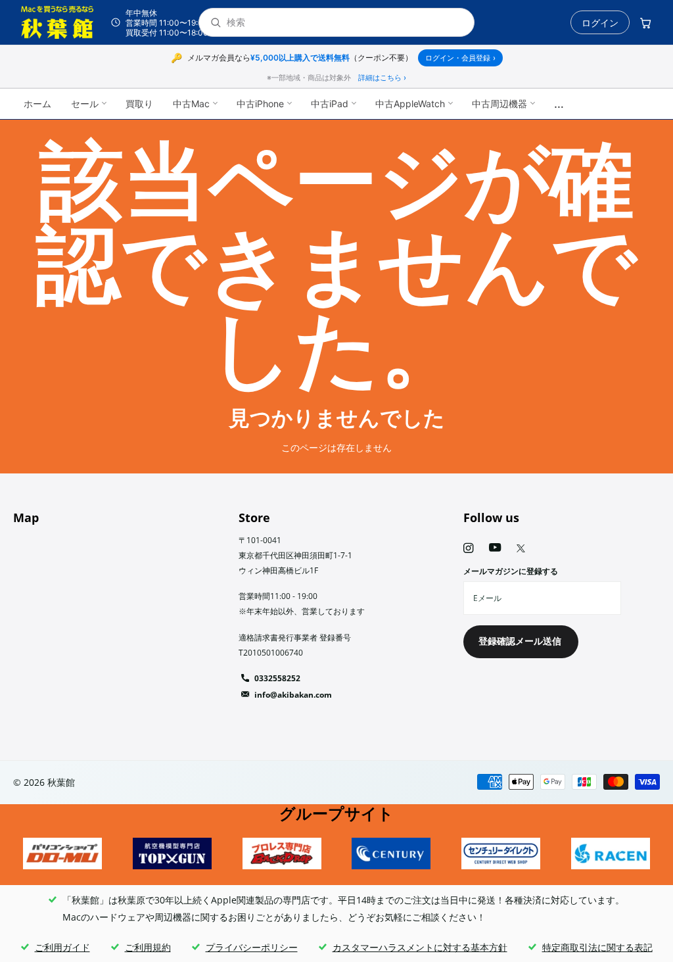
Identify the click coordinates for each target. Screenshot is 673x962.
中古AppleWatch (410, 103)
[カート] (645, 22)
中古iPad (329, 103)
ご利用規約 (148, 947)
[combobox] (345, 22)
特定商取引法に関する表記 (597, 947)
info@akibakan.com (293, 694)
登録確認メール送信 (521, 641)
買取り (139, 103)
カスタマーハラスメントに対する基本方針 (420, 947)
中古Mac (191, 103)
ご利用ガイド (62, 947)
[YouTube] (495, 548)
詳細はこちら (382, 77)
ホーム (37, 103)
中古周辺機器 (499, 103)
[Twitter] (521, 548)
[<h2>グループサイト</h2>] (62, 853)
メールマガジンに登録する (510, 571)
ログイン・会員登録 (460, 57)
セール (85, 103)
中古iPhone (260, 103)
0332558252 (277, 678)
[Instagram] (468, 548)
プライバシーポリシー (252, 947)
